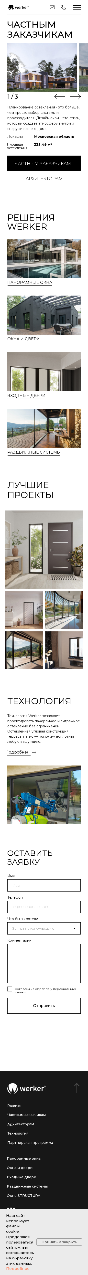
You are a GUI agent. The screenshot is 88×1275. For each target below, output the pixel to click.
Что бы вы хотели (22, 919)
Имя (11, 876)
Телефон (15, 897)
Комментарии (19, 940)
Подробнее (18, 1268)
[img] (18, 7)
